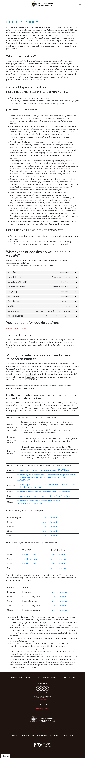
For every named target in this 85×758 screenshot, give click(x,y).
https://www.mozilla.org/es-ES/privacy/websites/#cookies (43, 492)
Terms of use (16, 677)
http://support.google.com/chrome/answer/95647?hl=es (43, 470)
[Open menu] (80, 4)
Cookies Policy (49, 677)
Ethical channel (68, 677)
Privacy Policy (32, 677)
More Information (51, 518)
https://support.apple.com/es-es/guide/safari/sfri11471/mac (44, 496)
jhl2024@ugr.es (42, 709)
